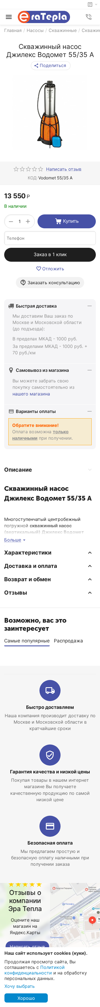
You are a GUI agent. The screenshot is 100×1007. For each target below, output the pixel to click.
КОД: (33, 177)
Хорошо (26, 998)
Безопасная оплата (50, 843)
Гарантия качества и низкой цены (50, 772)
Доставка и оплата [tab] (30, 566)
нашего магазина (31, 394)
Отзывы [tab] (15, 592)
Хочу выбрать (19, 986)
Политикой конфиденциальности (34, 970)
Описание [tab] (18, 469)
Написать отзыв (27, 946)
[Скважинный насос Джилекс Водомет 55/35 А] (50, 112)
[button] (50, 65)
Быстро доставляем (50, 707)
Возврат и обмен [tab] (27, 579)
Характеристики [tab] (27, 552)
